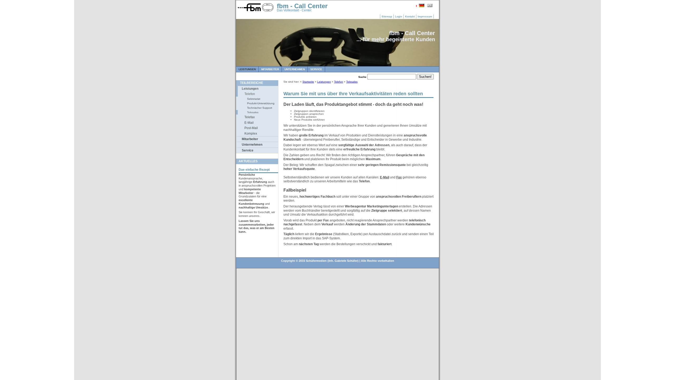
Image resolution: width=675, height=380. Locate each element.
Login (398, 16)
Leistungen (247, 69)
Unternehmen (295, 69)
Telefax (249, 117)
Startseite (308, 81)
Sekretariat (253, 98)
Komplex (250, 133)
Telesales (252, 112)
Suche (362, 76)
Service (316, 69)
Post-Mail (251, 128)
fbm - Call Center (302, 6)
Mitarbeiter (270, 69)
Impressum (425, 16)
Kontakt (410, 16)
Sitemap (387, 16)
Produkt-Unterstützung (260, 103)
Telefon (249, 94)
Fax (399, 177)
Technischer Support (259, 107)
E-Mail (249, 123)
